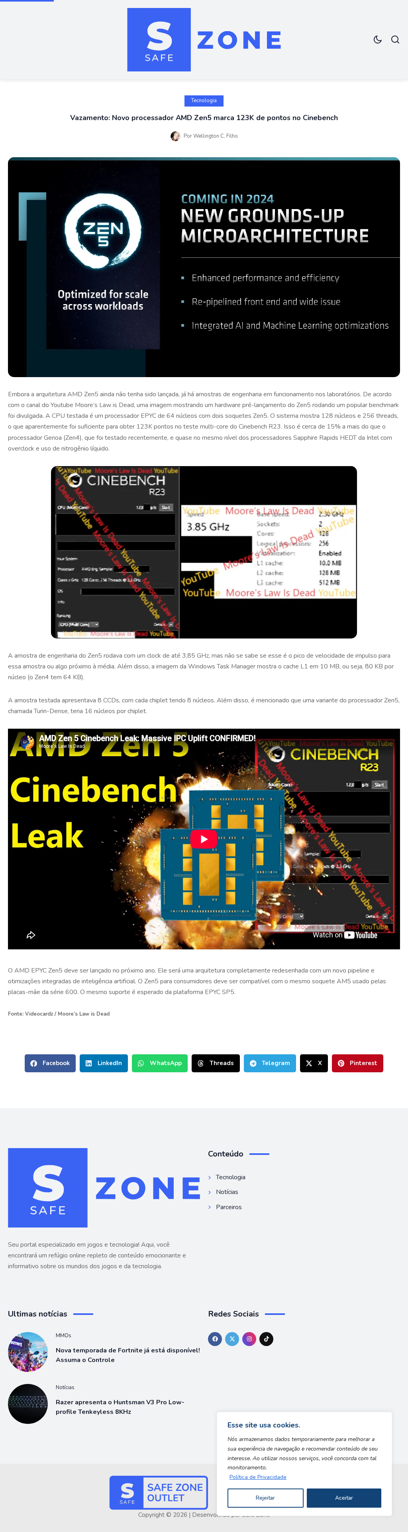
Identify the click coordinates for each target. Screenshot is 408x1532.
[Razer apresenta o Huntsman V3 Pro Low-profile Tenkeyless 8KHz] (28, 1404)
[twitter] (232, 1339)
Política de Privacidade (258, 1477)
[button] (50, 1063)
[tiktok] (266, 1339)
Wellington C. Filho (215, 136)
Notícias (65, 1387)
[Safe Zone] (204, 39)
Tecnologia (204, 100)
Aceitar (344, 1498)
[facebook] (215, 1339)
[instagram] (249, 1339)
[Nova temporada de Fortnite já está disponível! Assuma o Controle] (28, 1352)
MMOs (63, 1335)
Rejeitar (265, 1498)
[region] (304, 1464)
